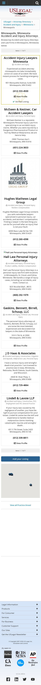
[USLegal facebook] (8, 679)
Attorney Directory (22, 21)
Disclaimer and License (20, 643)
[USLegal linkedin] (16, 679)
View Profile (21, 96)
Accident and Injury (12, 24)
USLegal (7, 21)
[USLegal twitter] (24, 679)
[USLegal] (20, 8)
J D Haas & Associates (21, 353)
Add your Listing (20, 459)
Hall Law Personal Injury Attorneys (20, 258)
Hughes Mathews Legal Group (20, 200)
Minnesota (28, 24)
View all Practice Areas (20, 505)
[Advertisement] (20, 531)
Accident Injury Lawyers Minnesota (20, 60)
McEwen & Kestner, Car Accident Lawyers (20, 111)
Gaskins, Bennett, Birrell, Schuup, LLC (20, 310)
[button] (31, 485)
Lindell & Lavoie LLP (20, 398)
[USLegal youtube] (33, 679)
